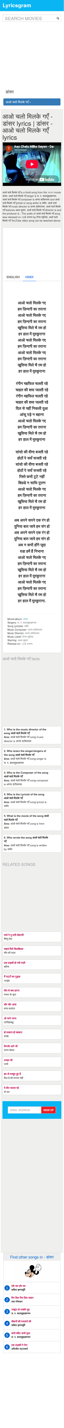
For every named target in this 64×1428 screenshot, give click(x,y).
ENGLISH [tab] (13, 277)
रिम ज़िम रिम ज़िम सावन (22, 1298)
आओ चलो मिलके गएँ (17, 101)
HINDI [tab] (29, 277)
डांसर (25, 619)
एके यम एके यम (18, 1286)
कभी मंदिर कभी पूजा (20, 1333)
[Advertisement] (32, 52)
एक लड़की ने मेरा (19, 1345)
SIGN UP (48, 1110)
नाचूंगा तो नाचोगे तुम (20, 1309)
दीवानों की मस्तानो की (21, 1321)
